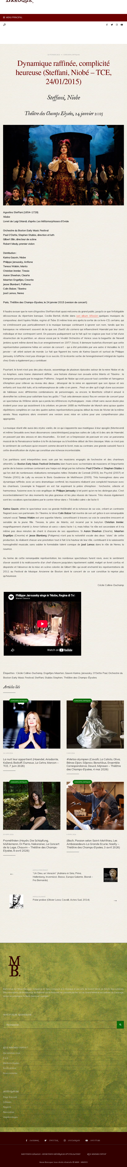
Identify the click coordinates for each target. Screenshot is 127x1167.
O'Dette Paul (100, 673)
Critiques (76, 55)
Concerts (67, 55)
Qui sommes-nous (11, 1053)
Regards (7, 1107)
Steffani (39, 677)
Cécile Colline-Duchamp (29, 673)
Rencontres (8, 1112)
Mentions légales (11, 1063)
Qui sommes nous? (96, 1154)
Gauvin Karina (72, 673)
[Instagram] (117, 25)
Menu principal (14, 17)
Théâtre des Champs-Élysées (80, 677)
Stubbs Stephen (54, 677)
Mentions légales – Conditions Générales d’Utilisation (50, 1154)
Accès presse (9, 1068)
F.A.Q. (6, 1058)
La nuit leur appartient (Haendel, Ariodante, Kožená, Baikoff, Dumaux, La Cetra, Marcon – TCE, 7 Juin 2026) (31, 762)
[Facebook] (107, 25)
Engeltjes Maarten (54, 673)
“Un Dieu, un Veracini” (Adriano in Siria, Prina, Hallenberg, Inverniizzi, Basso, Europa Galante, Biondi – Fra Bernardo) (63, 875)
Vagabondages (10, 1117)
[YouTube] (122, 25)
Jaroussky (86, 673)
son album (87, 315)
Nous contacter (10, 1073)
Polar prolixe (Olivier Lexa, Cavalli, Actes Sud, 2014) (61, 898)
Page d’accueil (10, 1097)
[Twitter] (112, 25)
